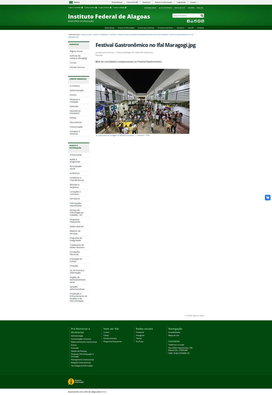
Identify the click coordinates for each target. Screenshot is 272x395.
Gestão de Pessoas (79, 351)
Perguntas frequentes (112, 341)
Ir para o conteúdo (75, 7)
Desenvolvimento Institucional (84, 342)
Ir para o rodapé (119, 7)
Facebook (188, 21)
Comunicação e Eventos (81, 339)
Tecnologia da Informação (82, 366)
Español (191, 8)
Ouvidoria (180, 28)
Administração (77, 336)
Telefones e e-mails (176, 345)
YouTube (192, 21)
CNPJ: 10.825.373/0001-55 (178, 353)
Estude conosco (110, 338)
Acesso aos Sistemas (146, 28)
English (200, 8)
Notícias (113, 35)
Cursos (106, 332)
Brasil (77, 2)
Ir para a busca (105, 7)
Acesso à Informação (126, 28)
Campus (96, 35)
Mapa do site (180, 8)
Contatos (200, 28)
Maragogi (104, 35)
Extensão (75, 348)
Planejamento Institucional (82, 359)
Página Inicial (86, 35)
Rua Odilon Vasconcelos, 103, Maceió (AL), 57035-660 (180, 349)
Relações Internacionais (81, 362)
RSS (202, 21)
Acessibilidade (150, 8)
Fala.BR (191, 28)
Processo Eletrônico (165, 28)
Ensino (74, 345)
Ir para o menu (90, 7)
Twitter (199, 21)
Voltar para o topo (195, 315)
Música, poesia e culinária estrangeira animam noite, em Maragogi (143, 35)
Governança (109, 28)
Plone (104, 392)
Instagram (195, 21)
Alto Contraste (165, 8)
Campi (106, 335)
